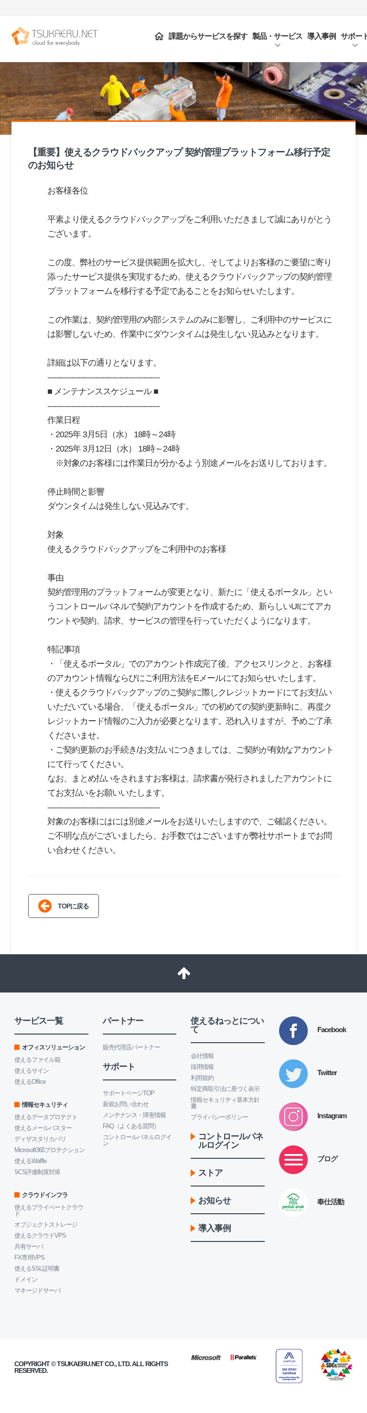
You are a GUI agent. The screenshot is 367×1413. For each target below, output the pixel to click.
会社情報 (202, 1056)
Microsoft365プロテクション (49, 1150)
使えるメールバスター (43, 1128)
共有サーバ (28, 1246)
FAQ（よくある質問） (131, 1126)
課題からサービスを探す (208, 36)
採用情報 (202, 1067)
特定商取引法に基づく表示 (225, 1089)
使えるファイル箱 (37, 1060)
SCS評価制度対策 (37, 1172)
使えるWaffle (30, 1161)
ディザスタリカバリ (40, 1139)
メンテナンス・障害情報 (134, 1115)
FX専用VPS (29, 1257)
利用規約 (202, 1078)
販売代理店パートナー (131, 1047)
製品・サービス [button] (277, 36)
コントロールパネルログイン (137, 1140)
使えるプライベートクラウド (48, 1210)
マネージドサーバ (37, 1290)
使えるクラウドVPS (40, 1235)
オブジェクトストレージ (45, 1224)
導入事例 (321, 36)
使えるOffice (29, 1082)
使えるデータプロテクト (45, 1117)
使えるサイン (31, 1071)
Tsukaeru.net (80, 1364)
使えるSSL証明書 (36, 1268)
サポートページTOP (128, 1093)
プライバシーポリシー (219, 1117)
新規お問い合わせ (126, 1104)
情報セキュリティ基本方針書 (225, 1103)
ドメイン (25, 1279)
